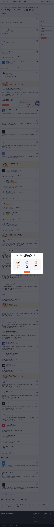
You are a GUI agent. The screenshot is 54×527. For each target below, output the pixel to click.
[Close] (42, 254)
